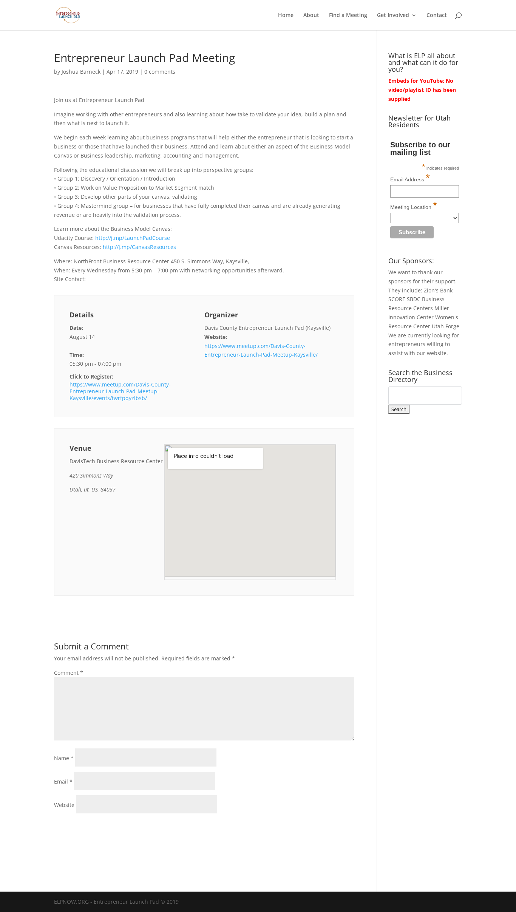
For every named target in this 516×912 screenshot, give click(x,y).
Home (286, 15)
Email (63, 781)
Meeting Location (413, 205)
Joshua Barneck (81, 71)
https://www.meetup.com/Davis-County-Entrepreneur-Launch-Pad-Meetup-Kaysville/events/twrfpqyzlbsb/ (120, 391)
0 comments (159, 71)
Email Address (410, 178)
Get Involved (393, 15)
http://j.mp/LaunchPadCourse (132, 237)
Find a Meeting (348, 15)
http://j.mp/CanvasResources (139, 246)
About (311, 15)
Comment (68, 672)
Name (64, 758)
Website (64, 804)
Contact (436, 15)
